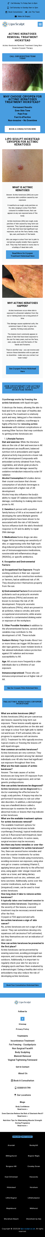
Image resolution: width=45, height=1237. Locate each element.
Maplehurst (11, 1208)
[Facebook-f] (22, 1019)
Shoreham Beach (11, 1219)
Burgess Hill (11, 1166)
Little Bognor (11, 1198)
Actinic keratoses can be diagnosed (19, 789)
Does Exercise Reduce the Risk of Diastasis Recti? (22, 1113)
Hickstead (11, 1187)
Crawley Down (34, 1166)
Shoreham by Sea (33, 1219)
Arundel (11, 1145)
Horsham (34, 1187)
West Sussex (27, 1137)
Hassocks (33, 1177)
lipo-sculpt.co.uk (28, 1229)
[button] (40, 24)
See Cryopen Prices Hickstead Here (22, 369)
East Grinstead (11, 1177)
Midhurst (34, 1208)
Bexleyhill (34, 1145)
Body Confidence (22, 1107)
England (16, 1137)
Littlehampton (34, 1198)
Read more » (22, 1109)
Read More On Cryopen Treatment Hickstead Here (22, 254)
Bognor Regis (34, 1156)
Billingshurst (11, 1156)
